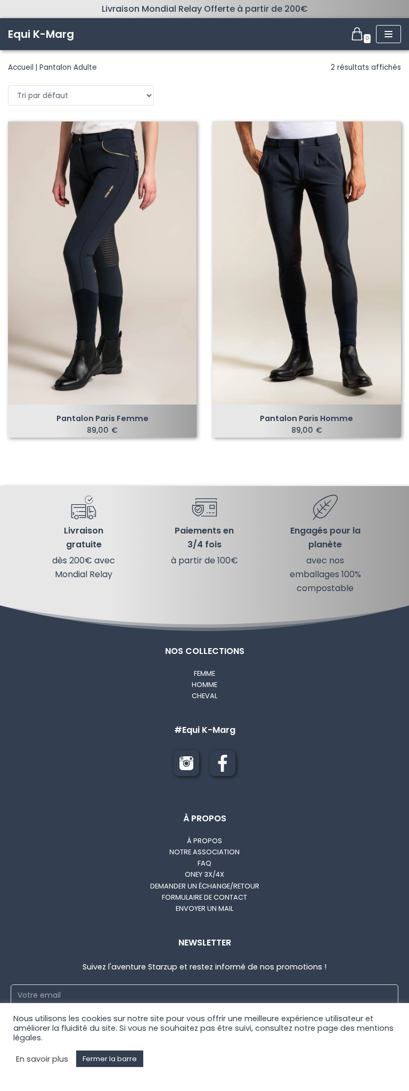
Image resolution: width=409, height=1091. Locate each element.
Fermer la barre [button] (110, 1059)
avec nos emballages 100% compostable (325, 574)
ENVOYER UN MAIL (204, 908)
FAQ (204, 863)
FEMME (204, 673)
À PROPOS (204, 840)
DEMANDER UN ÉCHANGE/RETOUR (204, 886)
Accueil (21, 67)
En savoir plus (42, 1059)
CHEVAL (204, 695)
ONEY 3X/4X (204, 874)
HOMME (204, 684)
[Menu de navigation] (388, 34)
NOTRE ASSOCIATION (204, 851)
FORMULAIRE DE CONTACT (204, 897)
